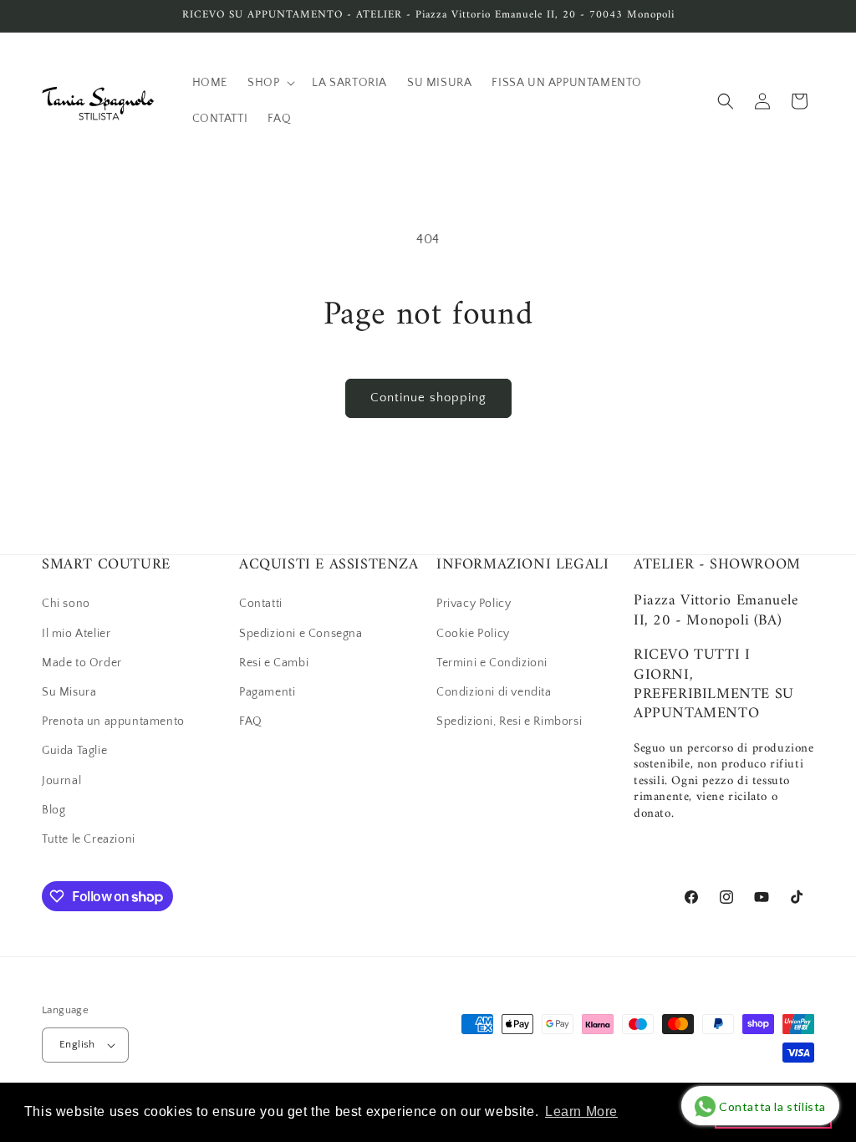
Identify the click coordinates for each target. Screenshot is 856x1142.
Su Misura (69, 692)
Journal (61, 781)
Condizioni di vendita (494, 692)
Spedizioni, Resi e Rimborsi (509, 721)
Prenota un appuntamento (113, 721)
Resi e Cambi (273, 663)
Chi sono (66, 603)
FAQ (250, 721)
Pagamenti (267, 692)
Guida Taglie (74, 750)
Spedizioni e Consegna (301, 633)
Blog (53, 810)
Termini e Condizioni (492, 663)
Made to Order (82, 663)
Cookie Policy (473, 633)
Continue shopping (428, 397)
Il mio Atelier (76, 633)
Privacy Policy (473, 603)
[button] (269, 82)
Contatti (261, 603)
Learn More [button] (581, 1111)
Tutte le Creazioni (88, 839)
